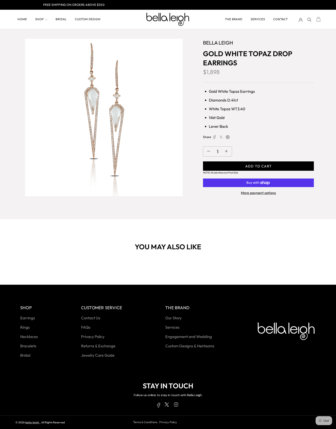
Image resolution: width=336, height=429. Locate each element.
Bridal (61, 19)
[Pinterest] (228, 137)
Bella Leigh (32, 422)
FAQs (85, 327)
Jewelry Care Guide (98, 355)
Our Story (173, 317)
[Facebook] (214, 137)
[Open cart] (318, 19)
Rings (25, 327)
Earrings (27, 317)
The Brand (233, 19)
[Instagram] (176, 405)
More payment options (258, 193)
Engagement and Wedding (188, 336)
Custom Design (88, 19)
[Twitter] (221, 137)
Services (258, 19)
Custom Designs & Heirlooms (189, 345)
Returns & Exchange (98, 345)
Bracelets (28, 345)
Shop (39, 19)
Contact (280, 19)
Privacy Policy (92, 336)
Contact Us (90, 317)
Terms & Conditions (145, 422)
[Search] (309, 19)
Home (22, 19)
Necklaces (29, 336)
